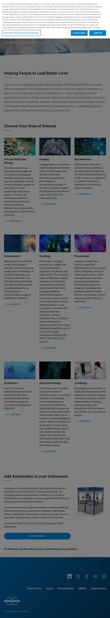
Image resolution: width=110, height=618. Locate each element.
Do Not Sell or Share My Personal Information (21, 33)
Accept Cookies (79, 33)
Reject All (97, 33)
